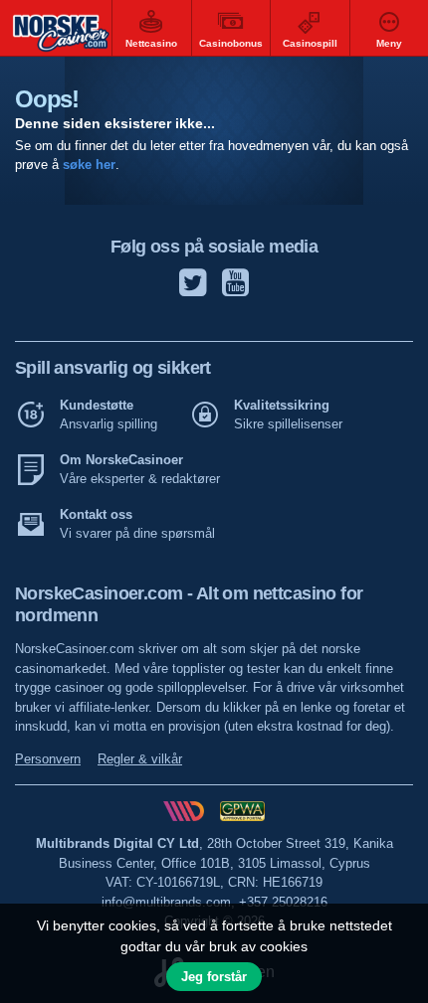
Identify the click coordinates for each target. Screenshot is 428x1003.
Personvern (48, 759)
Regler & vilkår (140, 759)
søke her (89, 165)
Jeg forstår (214, 976)
